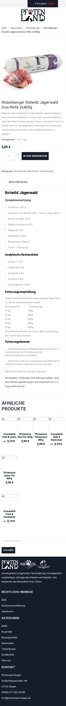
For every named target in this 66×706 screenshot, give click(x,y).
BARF (4, 626)
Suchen (8, 550)
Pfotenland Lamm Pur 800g (9, 475)
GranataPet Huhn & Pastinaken (10, 514)
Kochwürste (20, 171)
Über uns (6, 660)
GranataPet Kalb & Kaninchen (57, 437)
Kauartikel (7, 632)
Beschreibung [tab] (17, 182)
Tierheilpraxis (9, 649)
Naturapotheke (9, 637)
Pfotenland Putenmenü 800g (41, 437)
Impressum (7, 611)
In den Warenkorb (35, 156)
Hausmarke (8, 643)
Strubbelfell (8, 654)
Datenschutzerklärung (13, 605)
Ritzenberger (33, 28)
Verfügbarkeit (8, 139)
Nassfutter (16, 28)
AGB (4, 600)
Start (4, 28)
